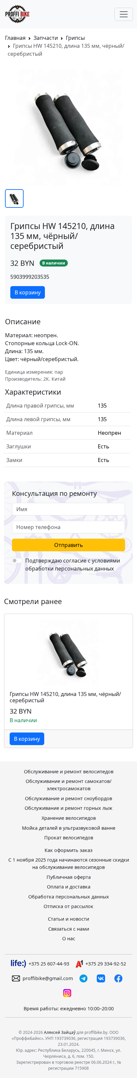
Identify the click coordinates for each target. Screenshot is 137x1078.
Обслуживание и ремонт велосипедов (68, 771)
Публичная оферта (69, 877)
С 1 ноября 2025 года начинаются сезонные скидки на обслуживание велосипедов (68, 863)
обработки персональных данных (69, 568)
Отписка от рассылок (68, 906)
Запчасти (46, 37)
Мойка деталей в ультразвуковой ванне (68, 828)
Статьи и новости (68, 919)
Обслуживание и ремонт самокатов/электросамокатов (68, 785)
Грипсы (75, 37)
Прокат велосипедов (68, 837)
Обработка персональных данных (68, 896)
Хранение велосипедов (69, 818)
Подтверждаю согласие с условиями (72, 564)
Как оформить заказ (68, 850)
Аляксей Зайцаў (59, 1032)
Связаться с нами (68, 929)
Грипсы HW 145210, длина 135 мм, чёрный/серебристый (65, 697)
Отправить (68, 545)
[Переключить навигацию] (123, 14)
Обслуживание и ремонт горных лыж (68, 808)
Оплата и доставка (68, 887)
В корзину (28, 292)
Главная (15, 37)
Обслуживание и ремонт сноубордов (68, 798)
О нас (68, 938)
